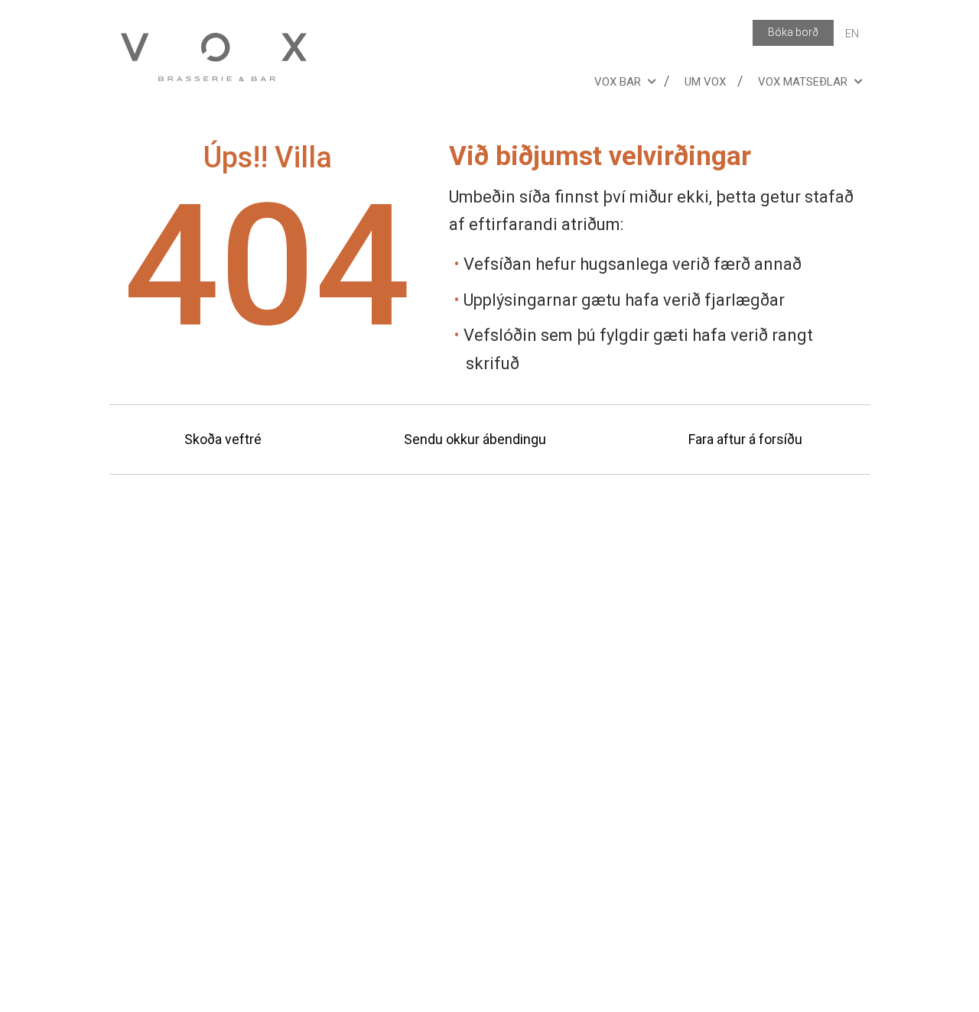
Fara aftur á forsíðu (745, 439)
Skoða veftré (223, 439)
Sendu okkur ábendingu (475, 439)
